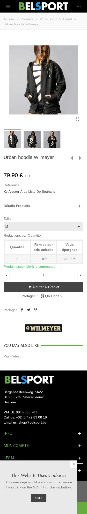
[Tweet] (28, 310)
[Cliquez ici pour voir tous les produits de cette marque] (43, 328)
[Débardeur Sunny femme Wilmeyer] (72, 158)
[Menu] (8, 6)
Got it (38, 498)
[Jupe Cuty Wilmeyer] (79, 158)
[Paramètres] (78, 6)
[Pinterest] (35, 310)
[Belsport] (43, 6)
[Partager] (22, 310)
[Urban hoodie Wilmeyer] (77, 119)
